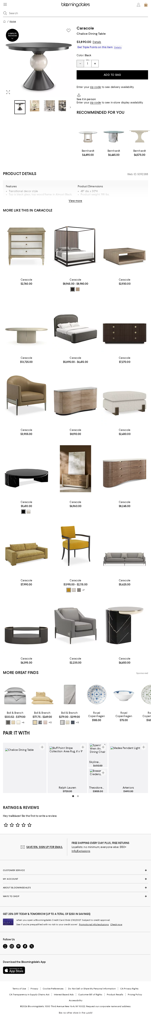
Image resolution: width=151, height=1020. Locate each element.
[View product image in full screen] (8, 92)
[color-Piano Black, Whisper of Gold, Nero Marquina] (23, 512)
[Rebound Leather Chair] (26, 396)
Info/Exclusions (81, 851)
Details (97, 42)
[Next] (70, 107)
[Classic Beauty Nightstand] (26, 246)
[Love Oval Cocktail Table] (26, 625)
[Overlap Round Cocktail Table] (26, 468)
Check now (116, 924)
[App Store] (14, 970)
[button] (38, 70)
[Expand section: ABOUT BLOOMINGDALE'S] (75, 887)
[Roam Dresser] (75, 396)
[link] (88, 153)
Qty (87, 60)
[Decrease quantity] (80, 63)
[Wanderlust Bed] (75, 324)
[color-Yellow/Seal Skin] (69, 590)
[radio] (72, 289)
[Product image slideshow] (38, 61)
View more (75, 200)
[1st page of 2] (73, 796)
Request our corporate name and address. (108, 1006)
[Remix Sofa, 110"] (124, 547)
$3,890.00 (84, 42)
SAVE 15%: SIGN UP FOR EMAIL (44, 847)
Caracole (85, 28)
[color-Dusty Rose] (45, 722)
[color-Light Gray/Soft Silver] (74, 590)
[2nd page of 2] (78, 796)
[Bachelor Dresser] (124, 324)
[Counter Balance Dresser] (75, 468)
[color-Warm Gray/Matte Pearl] (79, 590)
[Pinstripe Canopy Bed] (75, 246)
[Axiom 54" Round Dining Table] (88, 133)
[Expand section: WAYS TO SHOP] (75, 896)
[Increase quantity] (95, 63)
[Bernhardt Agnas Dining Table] (113, 133)
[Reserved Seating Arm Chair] (75, 547)
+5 (77, 722)
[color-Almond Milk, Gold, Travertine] (28, 512)
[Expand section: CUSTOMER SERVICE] (75, 870)
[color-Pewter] (8, 722)
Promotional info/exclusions (94, 924)
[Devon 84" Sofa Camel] (26, 547)
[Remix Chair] (75, 625)
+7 (83, 590)
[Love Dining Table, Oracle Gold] (26, 324)
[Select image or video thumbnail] (19, 107)
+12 (50, 722)
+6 (23, 722)
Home (13, 21)
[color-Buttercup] (13, 722)
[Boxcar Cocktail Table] (124, 246)
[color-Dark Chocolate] (72, 289)
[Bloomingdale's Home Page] (75, 5)
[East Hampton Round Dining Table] (139, 133)
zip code (95, 87)
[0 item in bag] (146, 5)
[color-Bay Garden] (40, 722)
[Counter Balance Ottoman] (124, 396)
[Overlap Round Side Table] (124, 625)
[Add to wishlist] (68, 30)
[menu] (5, 4)
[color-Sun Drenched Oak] (78, 289)
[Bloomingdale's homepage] (4, 21)
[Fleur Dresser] (124, 468)
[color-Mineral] (73, 722)
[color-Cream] (18, 722)
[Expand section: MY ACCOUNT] (75, 879)
